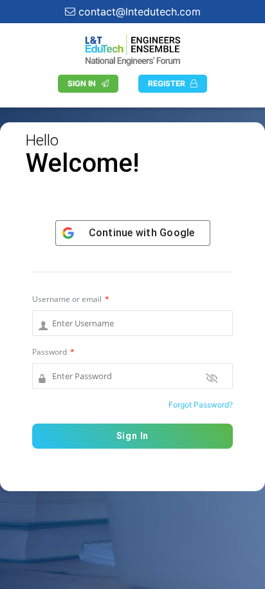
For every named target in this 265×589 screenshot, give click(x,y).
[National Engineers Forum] (132, 48)
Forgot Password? (201, 404)
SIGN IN (82, 83)
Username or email (70, 299)
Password (53, 351)
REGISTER (166, 83)
